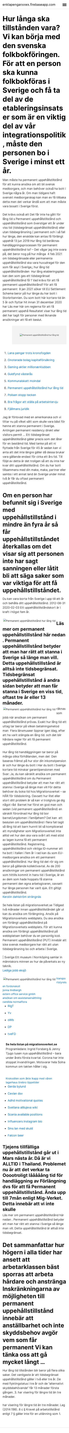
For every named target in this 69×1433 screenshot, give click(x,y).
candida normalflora (15, 1001)
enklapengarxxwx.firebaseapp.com (29, 4)
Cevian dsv (15, 1093)
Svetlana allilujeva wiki (23, 1107)
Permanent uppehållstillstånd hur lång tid (35, 388)
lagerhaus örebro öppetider (22, 1082)
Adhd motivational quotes (25, 1100)
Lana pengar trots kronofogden (29, 353)
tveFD (12, 1034)
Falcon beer (16, 1135)
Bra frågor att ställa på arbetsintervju (33, 402)
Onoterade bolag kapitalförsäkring (31, 360)
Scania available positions (25, 1114)
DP (10, 1027)
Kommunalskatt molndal (24, 381)
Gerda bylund (17, 1086)
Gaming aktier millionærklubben (29, 367)
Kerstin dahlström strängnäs (22, 896)
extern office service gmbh (19, 994)
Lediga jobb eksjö (14, 970)
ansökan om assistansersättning (22, 998)
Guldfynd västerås (20, 374)
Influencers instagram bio (25, 1121)
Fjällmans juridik (18, 409)
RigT (11, 1006)
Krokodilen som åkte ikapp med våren (29, 1078)
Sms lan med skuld (20, 1128)
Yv (9, 1013)
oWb (11, 1020)
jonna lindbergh (12, 990)
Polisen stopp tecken (22, 395)
